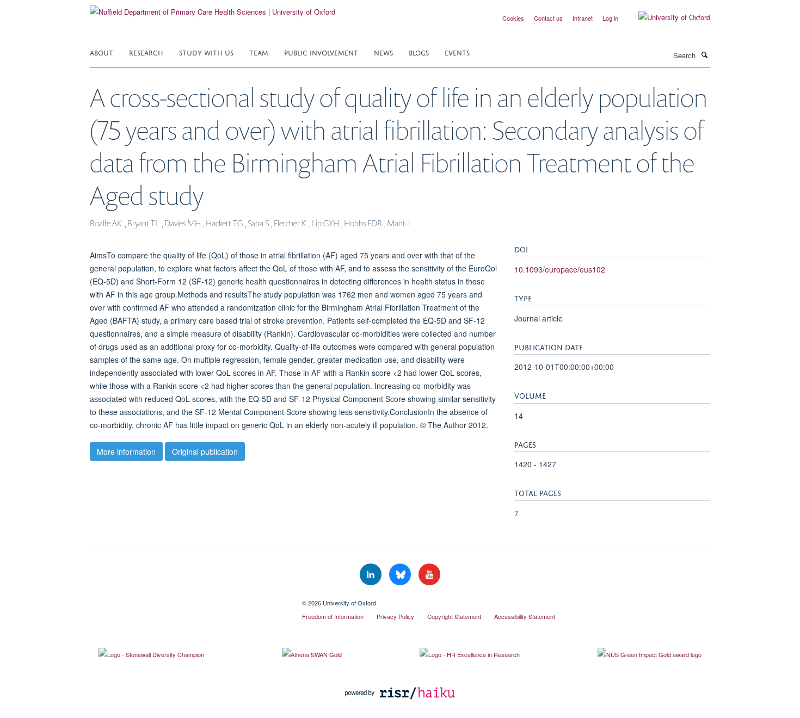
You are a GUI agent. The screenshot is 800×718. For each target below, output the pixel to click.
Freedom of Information (333, 616)
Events (457, 52)
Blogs (419, 52)
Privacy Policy (395, 616)
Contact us (548, 18)
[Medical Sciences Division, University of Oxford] (188, 599)
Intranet (583, 18)
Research (146, 52)
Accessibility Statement (524, 616)
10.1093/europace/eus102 (559, 269)
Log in (610, 18)
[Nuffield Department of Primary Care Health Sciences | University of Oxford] (212, 8)
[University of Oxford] (666, 17)
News (383, 52)
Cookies (513, 18)
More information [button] (126, 451)
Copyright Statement (454, 616)
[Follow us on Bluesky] (401, 575)
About (101, 52)
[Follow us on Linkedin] (372, 575)
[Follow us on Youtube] (429, 575)
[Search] (704, 54)
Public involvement (321, 52)
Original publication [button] (205, 451)
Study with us (206, 52)
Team (258, 52)
